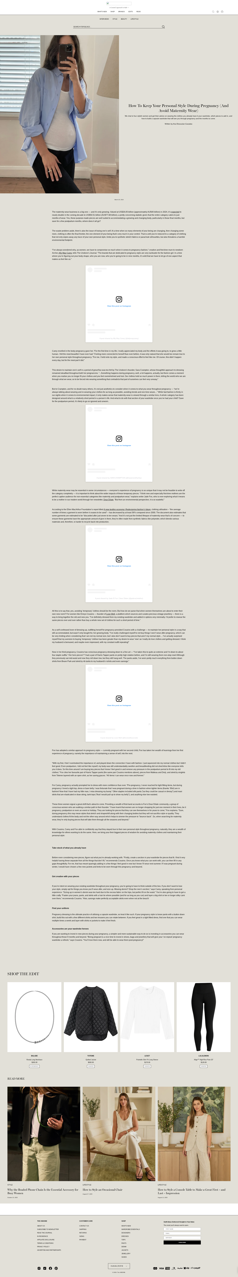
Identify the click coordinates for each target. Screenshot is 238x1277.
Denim (123, 1247)
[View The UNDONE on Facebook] (50, 1268)
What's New (126, 1226)
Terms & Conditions (45, 1243)
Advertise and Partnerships (49, 1250)
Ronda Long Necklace (34, 1059)
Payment (82, 1240)
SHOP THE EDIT (23, 974)
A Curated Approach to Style (118, 7)
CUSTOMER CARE (86, 1221)
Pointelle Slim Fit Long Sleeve (147, 1059)
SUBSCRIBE (182, 1242)
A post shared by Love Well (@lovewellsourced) (119, 738)
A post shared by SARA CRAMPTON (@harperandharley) (119, 478)
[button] (213, 11)
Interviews (104, 19)
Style (115, 19)
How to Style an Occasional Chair (102, 1189)
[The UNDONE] (119, 3)
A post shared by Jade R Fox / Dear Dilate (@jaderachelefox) (119, 598)
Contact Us (84, 1226)
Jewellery (125, 1253)
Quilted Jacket (91, 1059)
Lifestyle (134, 19)
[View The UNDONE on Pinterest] (56, 1268)
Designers (125, 1233)
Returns (83, 1233)
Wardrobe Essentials (130, 1229)
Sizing (81, 1236)
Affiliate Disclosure (45, 1240)
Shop (123, 1221)
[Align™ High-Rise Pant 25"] (204, 1017)
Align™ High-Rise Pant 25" (203, 1059)
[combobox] (119, 27)
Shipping (82, 1229)
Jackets (124, 1250)
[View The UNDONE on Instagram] (39, 1268)
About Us (41, 1226)
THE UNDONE (42, 1221)
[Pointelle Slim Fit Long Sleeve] (147, 1017)
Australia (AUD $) (117, 1266)
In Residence (42, 1236)
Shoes (124, 1257)
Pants (123, 1243)
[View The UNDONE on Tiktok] (45, 1268)
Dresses (125, 1236)
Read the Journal (44, 1233)
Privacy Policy (43, 1247)
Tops (123, 1240)
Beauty (124, 19)
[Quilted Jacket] (91, 1017)
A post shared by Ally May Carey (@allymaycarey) (119, 338)
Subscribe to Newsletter (48, 1229)
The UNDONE (121, 1272)
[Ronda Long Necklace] (34, 1017)
